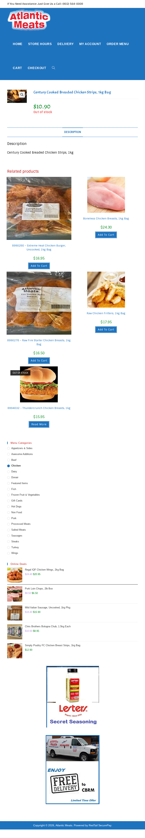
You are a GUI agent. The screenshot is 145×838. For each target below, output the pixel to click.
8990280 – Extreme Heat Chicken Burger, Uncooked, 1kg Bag (39, 247)
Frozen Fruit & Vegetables (25, 494)
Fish (13, 489)
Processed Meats (21, 523)
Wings (14, 553)
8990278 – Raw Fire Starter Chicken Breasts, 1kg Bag (39, 342)
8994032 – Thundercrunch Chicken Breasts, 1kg (39, 408)
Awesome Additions (22, 454)
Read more (39, 424)
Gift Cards (16, 500)
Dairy (14, 471)
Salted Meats (18, 529)
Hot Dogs (16, 506)
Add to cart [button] (39, 265)
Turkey (15, 547)
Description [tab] (72, 132)
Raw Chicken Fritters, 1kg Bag (106, 313)
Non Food (16, 512)
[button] (22, 95)
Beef (13, 460)
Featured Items (19, 483)
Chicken (16, 465)
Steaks (15, 541)
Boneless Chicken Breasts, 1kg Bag (106, 218)
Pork (13, 518)
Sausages (16, 535)
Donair (14, 477)
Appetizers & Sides (21, 448)
